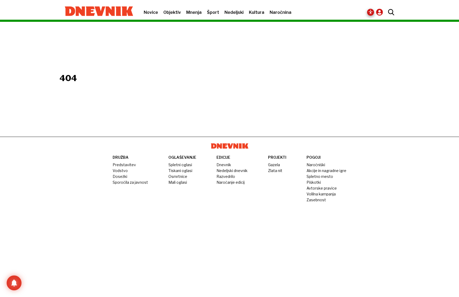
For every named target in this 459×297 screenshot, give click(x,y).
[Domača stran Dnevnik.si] (96, 11)
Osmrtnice (177, 176)
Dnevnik (223, 164)
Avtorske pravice (322, 188)
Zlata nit (275, 170)
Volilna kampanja (321, 194)
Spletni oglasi (180, 164)
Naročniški (316, 164)
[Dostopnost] (370, 12)
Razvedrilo (225, 176)
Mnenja (194, 12)
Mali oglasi (177, 182)
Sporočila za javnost (130, 182)
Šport (213, 12)
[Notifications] (14, 282)
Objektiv (172, 12)
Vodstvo (120, 170)
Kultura (256, 12)
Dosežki (120, 176)
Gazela (274, 164)
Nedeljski (234, 12)
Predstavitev (124, 164)
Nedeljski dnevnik (232, 170)
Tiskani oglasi (180, 170)
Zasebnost (316, 200)
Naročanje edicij (230, 182)
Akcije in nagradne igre (326, 170)
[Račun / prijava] (380, 12)
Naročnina (280, 12)
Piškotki (314, 182)
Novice (151, 12)
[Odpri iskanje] (389, 12)
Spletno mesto (320, 176)
